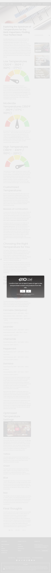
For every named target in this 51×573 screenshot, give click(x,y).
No (28, 291)
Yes (22, 291)
